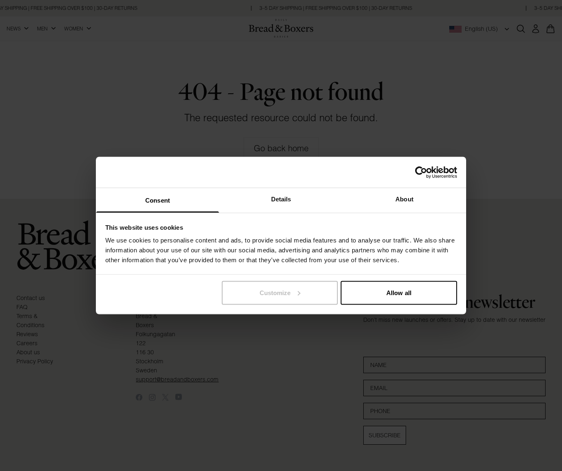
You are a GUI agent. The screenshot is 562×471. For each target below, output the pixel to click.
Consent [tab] (157, 200)
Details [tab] (281, 199)
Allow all (398, 292)
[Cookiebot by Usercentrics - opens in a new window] (421, 172)
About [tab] (404, 199)
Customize (275, 292)
